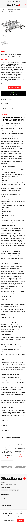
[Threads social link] (7, 490)
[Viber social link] (15, 109)
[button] (2, 26)
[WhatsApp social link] (11, 109)
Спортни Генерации (7, 11)
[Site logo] (13, 5)
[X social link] (9, 109)
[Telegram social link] (13, 109)
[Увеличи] (4, 35)
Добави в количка (14, 87)
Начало (3, 9)
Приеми (20, 520)
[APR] (20, 467)
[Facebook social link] (7, 109)
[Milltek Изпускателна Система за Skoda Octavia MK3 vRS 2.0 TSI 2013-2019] (7, 444)
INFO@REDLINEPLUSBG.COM (13, 1)
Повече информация (9, 520)
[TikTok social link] (12, 490)
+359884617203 (4, 482)
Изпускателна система (13, 9)
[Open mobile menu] (1, 5)
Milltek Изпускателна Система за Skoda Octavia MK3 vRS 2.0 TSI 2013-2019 (7, 452)
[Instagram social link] (4, 490)
